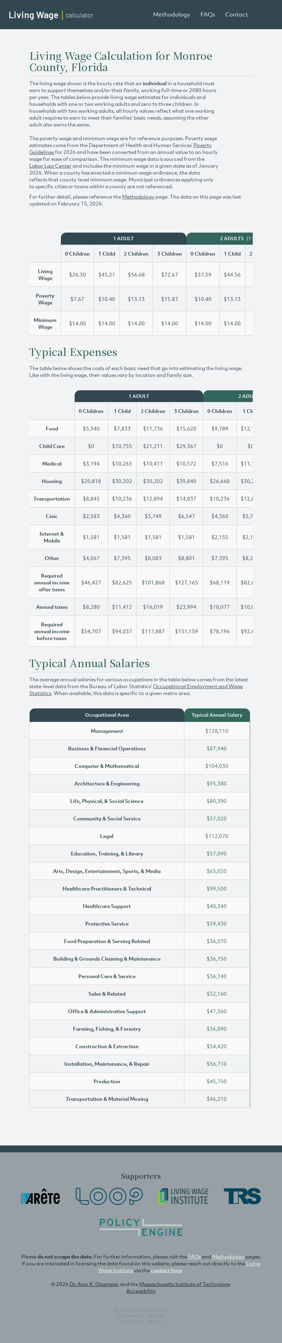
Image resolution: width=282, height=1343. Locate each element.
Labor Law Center (50, 165)
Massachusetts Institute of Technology (185, 1283)
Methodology (171, 14)
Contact (236, 14)
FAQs (207, 14)
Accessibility (141, 1290)
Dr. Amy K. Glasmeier (94, 1283)
